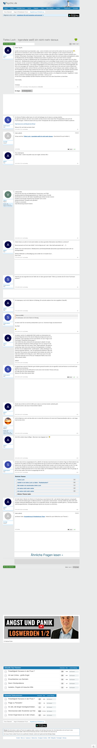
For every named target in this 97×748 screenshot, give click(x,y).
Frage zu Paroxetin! (15, 703)
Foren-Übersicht (8, 721)
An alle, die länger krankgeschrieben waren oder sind (27, 707)
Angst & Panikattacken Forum (21, 721)
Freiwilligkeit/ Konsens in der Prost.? (21, 671)
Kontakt (18, 738)
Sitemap (64, 738)
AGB (49, 738)
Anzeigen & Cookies (42, 738)
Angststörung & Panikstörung (37, 721)
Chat (42, 8)
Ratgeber (36, 8)
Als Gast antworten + (9, 43)
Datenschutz (34, 738)
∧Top (93, 746)
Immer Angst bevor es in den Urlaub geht (23, 715)
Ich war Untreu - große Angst (18, 675)
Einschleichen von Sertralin (18, 679)
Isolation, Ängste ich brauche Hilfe (20, 687)
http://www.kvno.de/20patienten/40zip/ (25, 124)
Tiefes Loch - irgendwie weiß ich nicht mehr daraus (30, 39)
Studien (58, 8)
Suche (29, 8)
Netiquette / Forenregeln (56, 738)
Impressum (28, 738)
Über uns (23, 738)
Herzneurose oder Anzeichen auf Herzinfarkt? (25, 711)
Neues (12, 8)
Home (6, 8)
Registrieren (67, 8)
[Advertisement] (47, 390)
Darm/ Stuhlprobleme (16, 683)
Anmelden (75, 8)
